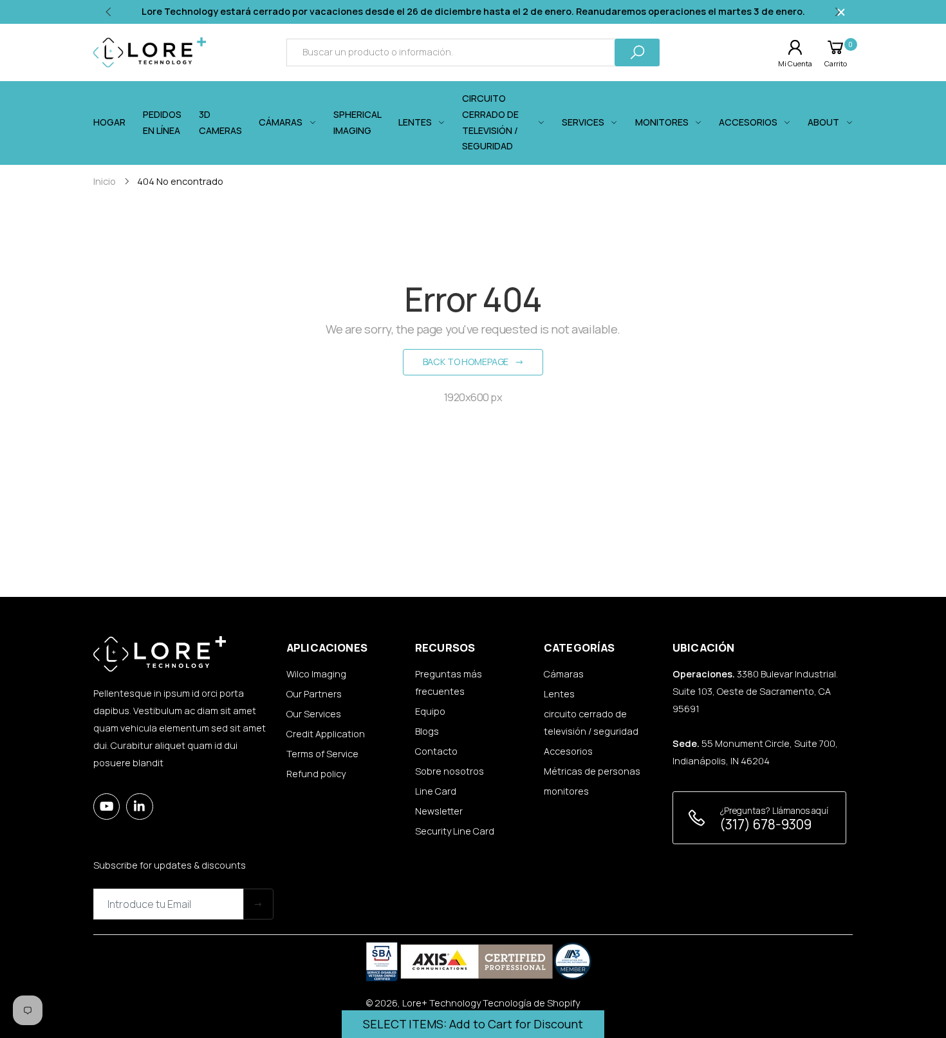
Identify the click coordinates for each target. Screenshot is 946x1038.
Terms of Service (322, 754)
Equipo (430, 711)
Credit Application (325, 734)
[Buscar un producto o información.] (637, 52)
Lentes (559, 694)
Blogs (427, 731)
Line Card (435, 791)
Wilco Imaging (316, 674)
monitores (566, 791)
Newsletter (439, 811)
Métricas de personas (592, 771)
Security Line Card (454, 831)
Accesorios (568, 751)
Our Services (313, 714)
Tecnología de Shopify (531, 1003)
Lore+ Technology (441, 1003)
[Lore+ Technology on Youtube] (106, 806)
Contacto (436, 751)
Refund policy (316, 774)
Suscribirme (258, 904)
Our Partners (314, 694)
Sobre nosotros (449, 771)
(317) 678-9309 (765, 824)
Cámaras (564, 674)
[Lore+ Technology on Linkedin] (139, 806)
